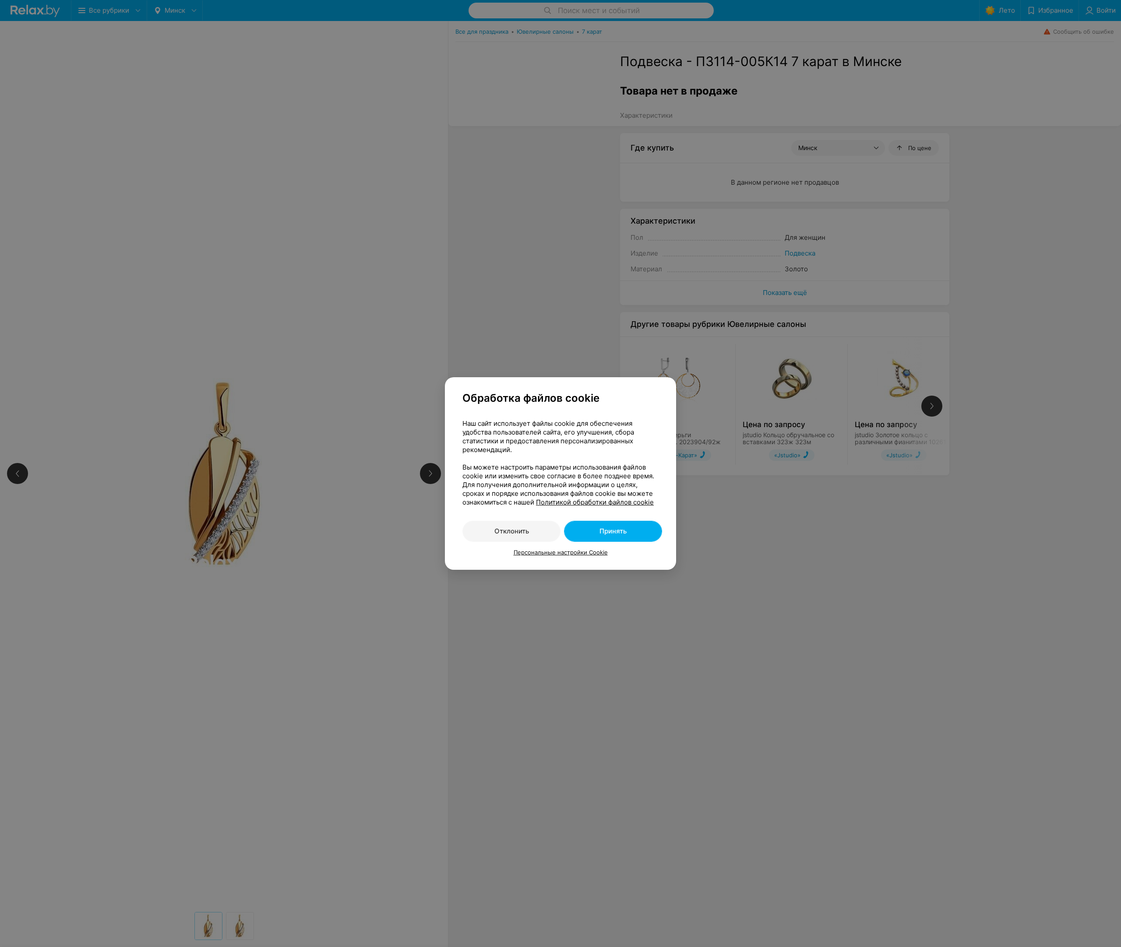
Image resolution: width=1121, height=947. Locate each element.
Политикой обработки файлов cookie (595, 502)
